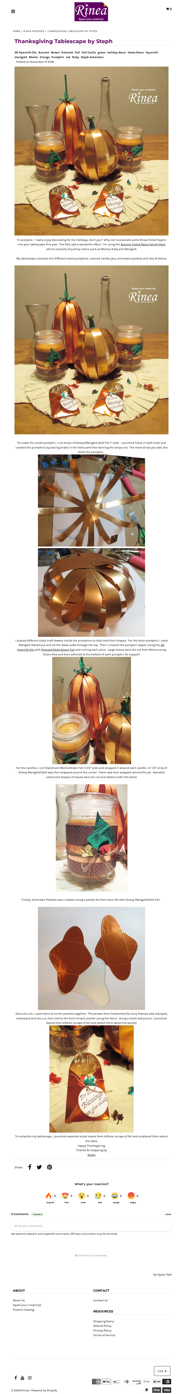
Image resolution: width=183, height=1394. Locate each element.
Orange (45, 57)
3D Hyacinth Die (26, 52)
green (102, 52)
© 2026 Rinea (20, 1390)
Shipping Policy (103, 1321)
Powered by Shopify (44, 1390)
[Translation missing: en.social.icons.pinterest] (49, 1167)
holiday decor (116, 52)
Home (16, 31)
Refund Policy (102, 1325)
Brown (55, 52)
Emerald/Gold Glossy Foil (58, 649)
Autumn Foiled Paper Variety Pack (143, 244)
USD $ (162, 1371)
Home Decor (136, 52)
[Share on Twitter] (39, 1167)
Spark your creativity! (27, 1305)
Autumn (43, 52)
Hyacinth (152, 52)
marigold (21, 57)
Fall (77, 52)
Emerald (67, 52)
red (68, 57)
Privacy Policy (102, 1330)
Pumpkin (58, 57)
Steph (91, 1154)
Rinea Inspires (33, 31)
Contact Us (100, 1300)
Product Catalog (23, 1309)
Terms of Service (104, 1335)
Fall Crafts (89, 52)
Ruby (75, 57)
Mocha (33, 57)
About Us (19, 1300)
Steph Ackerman (92, 57)
